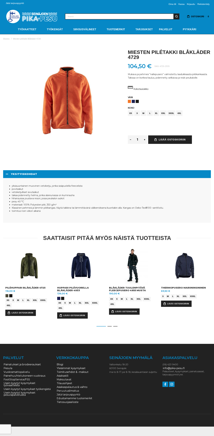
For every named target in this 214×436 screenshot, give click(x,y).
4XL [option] (179, 113)
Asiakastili (62, 375)
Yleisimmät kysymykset (71, 368)
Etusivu (6, 39)
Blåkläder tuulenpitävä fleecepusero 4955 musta (127, 289)
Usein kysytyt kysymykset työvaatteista (19, 384)
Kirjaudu (191, 4)
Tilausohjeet (64, 383)
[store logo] (31, 16)
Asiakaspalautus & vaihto (72, 387)
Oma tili (172, 4)
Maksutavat (64, 379)
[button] (101, 326)
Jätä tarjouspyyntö (15, 3)
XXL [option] (163, 113)
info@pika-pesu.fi (174, 368)
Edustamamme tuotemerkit (74, 398)
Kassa (181, 4)
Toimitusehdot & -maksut (73, 372)
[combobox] (122, 16)
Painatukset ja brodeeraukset (22, 364)
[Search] (176, 16)
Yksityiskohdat (24, 174)
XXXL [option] (171, 113)
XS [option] (130, 113)
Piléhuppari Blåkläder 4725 (25, 287)
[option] (129, 101)
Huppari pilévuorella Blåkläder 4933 (73, 289)
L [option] (150, 113)
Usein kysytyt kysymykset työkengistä (27, 389)
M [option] (143, 113)
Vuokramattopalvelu (17, 372)
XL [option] (156, 113)
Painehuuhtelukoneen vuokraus (24, 375)
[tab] (107, 174)
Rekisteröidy (203, 4)
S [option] (137, 113)
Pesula (8, 368)
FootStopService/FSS (17, 379)
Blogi (60, 364)
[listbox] (169, 102)
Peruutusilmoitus (68, 390)
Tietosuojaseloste (67, 402)
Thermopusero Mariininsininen (183, 287)
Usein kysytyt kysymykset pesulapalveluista (19, 393)
